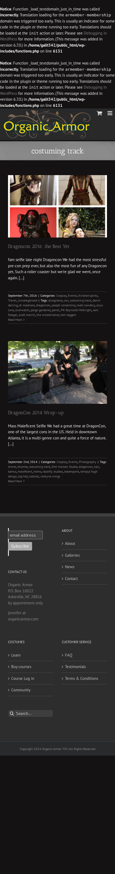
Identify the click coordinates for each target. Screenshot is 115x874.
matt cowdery (86, 305)
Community (20, 689)
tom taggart (68, 315)
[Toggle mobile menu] (110, 113)
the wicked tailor (48, 315)
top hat (23, 476)
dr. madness (27, 305)
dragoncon (43, 305)
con (66, 300)
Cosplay (61, 295)
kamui (12, 471)
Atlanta (22, 467)
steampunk (71, 471)
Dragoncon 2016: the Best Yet (38, 246)
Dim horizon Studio (64, 467)
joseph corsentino (63, 305)
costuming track (80, 300)
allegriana (55, 300)
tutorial (34, 476)
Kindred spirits (88, 295)
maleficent (25, 471)
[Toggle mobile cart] (99, 113)
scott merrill (27, 315)
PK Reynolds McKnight (76, 310)
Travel (12, 300)
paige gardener (41, 310)
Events (72, 295)
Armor (12, 467)
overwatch (22, 310)
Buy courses (21, 666)
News (69, 566)
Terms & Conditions (81, 678)
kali (96, 467)
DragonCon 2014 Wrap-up (36, 413)
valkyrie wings (50, 476)
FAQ (68, 655)
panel (56, 310)
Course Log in (22, 678)
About (70, 543)
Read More (15, 320)
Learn (16, 655)
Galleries (72, 555)
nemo (37, 471)
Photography (87, 462)
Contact (71, 578)
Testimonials (75, 666)
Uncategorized (27, 300)
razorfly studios (53, 471)
